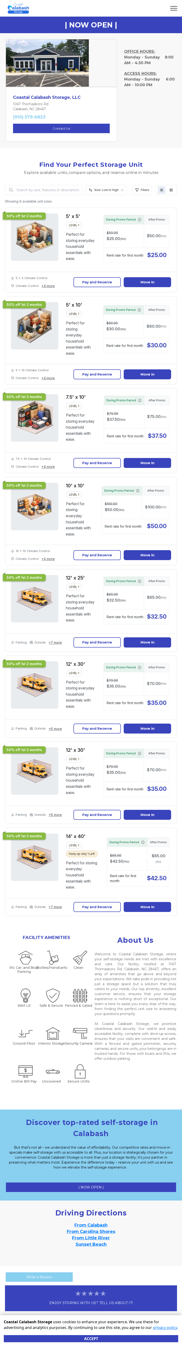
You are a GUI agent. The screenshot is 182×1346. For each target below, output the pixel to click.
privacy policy (165, 1327)
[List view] (161, 190)
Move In (148, 282)
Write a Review (39, 1277)
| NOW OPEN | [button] (91, 1187)
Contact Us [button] (61, 128)
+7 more (55, 642)
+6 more (55, 729)
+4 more (48, 286)
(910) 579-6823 (29, 117)
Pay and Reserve (97, 282)
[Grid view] (171, 190)
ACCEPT (91, 1338)
